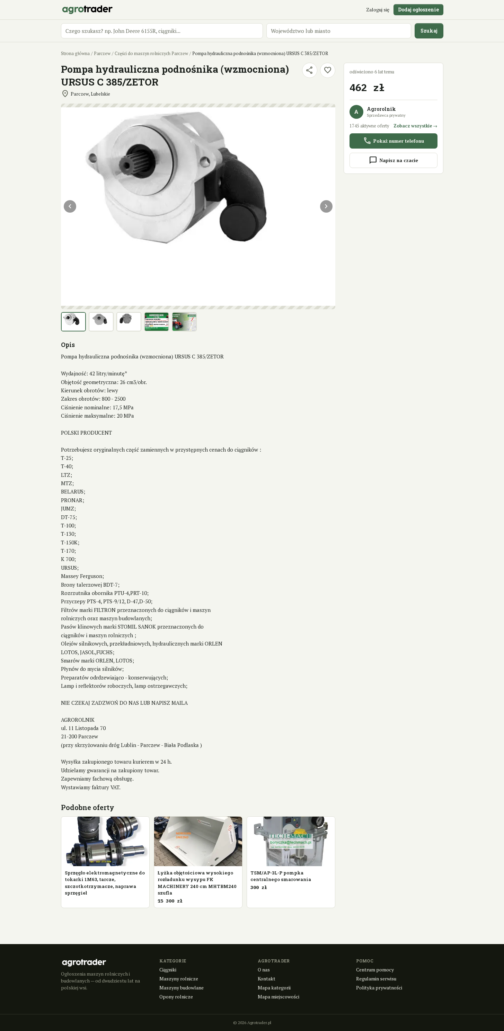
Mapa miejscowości (278, 996)
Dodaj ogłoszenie (418, 9)
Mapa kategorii (274, 987)
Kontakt (266, 978)
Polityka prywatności (379, 987)
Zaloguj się (377, 9)
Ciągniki (167, 969)
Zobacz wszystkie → (415, 125)
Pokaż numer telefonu (393, 141)
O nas (264, 969)
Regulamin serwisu (376, 978)
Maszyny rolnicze (178, 978)
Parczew (102, 53)
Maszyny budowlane (181, 987)
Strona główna (75, 53)
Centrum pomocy (375, 969)
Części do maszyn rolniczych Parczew (151, 53)
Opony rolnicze (176, 996)
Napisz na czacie (393, 160)
